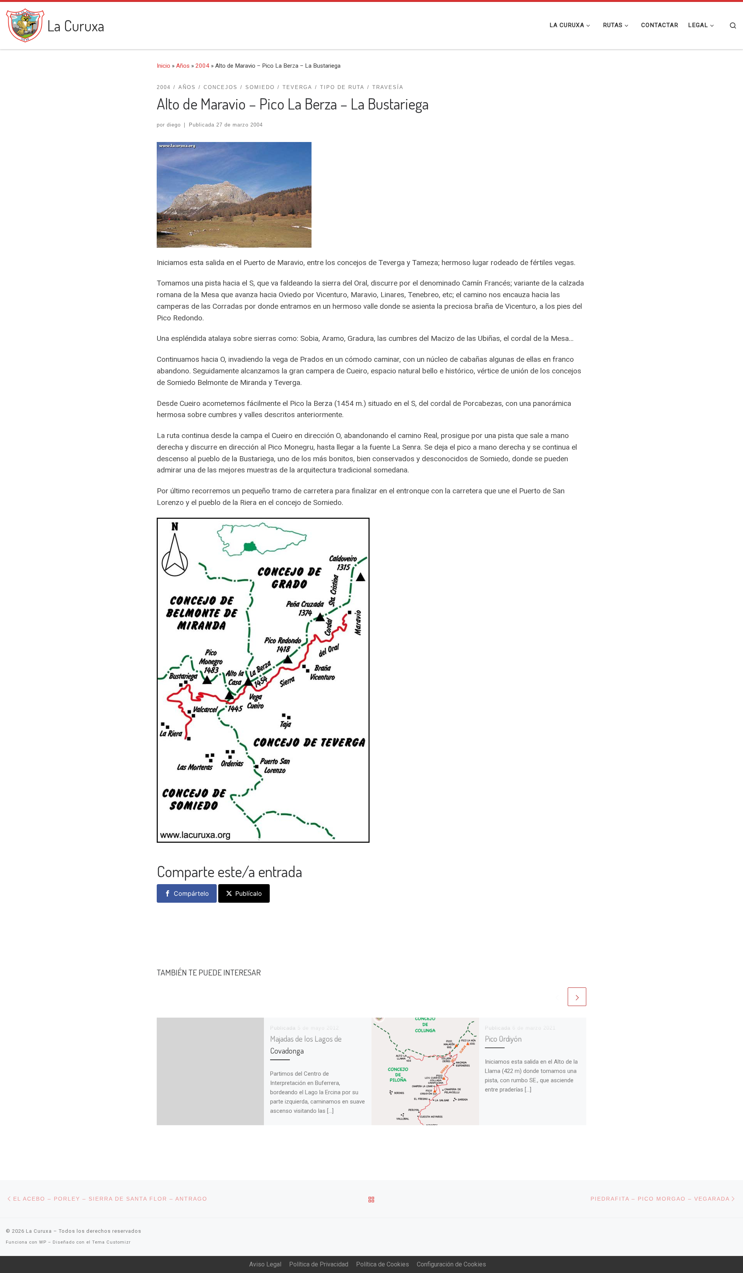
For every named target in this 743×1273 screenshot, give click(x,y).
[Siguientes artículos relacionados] (577, 996)
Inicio (163, 65)
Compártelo (191, 893)
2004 (202, 65)
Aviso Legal (265, 1264)
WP (42, 1242)
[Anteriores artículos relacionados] (557, 996)
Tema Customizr (111, 1242)
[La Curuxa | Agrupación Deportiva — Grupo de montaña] (25, 23)
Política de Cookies (382, 1264)
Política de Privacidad (318, 1264)
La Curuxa (39, 1231)
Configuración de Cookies (451, 1264)
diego (174, 125)
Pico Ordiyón (503, 1038)
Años (183, 65)
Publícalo (248, 893)
